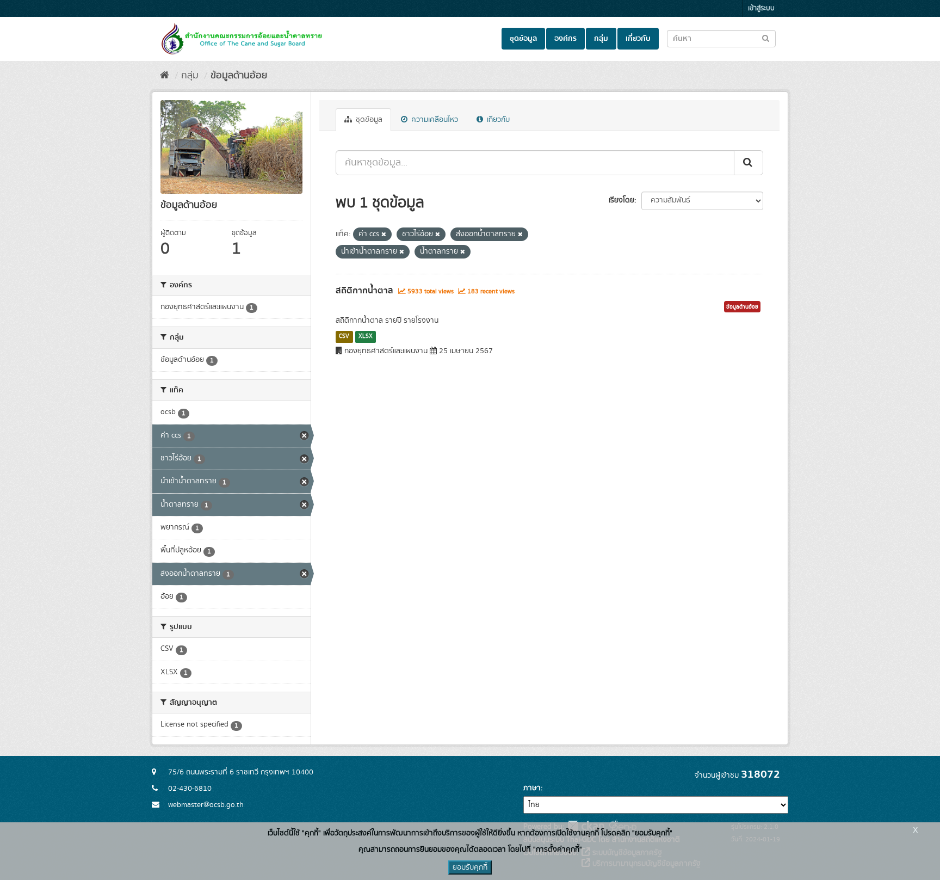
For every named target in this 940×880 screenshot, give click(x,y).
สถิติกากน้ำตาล (364, 291)
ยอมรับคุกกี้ (470, 867)
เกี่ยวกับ (638, 39)
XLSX (365, 336)
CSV (344, 336)
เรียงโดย (621, 200)
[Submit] (748, 162)
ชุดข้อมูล (523, 39)
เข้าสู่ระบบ (761, 8)
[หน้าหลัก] (164, 76)
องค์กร (565, 39)
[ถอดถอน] (383, 234)
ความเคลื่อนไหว (433, 119)
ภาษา (532, 788)
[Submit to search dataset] (765, 37)
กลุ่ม (601, 39)
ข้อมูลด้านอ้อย (239, 76)
